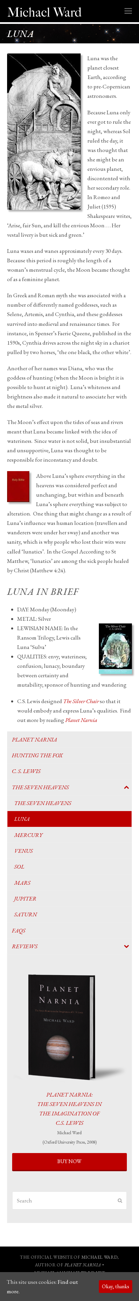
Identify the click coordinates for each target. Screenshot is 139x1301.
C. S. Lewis (26, 771)
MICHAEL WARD (99, 1257)
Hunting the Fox (37, 755)
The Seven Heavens (40, 787)
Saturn (25, 914)
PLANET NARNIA (82, 1265)
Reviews (24, 946)
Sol (19, 866)
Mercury (28, 835)
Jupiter (25, 898)
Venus (23, 850)
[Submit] (120, 1200)
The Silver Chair (81, 701)
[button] (128, 11)
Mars (22, 882)
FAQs (18, 930)
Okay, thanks (115, 1286)
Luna (22, 818)
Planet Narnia (34, 739)
